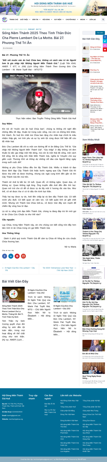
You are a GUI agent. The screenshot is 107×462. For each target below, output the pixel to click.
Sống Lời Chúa (95, 47)
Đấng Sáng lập (7, 29)
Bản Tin (35, 19)
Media (82, 19)
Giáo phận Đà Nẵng (67, 411)
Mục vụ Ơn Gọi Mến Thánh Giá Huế (50, 412)
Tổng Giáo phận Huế (68, 407)
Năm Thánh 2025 (20, 29)
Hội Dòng (46, 19)
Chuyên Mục (71, 19)
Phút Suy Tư (94, 70)
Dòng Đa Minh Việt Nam (69, 421)
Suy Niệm (57, 19)
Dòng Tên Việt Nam (67, 414)
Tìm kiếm (100, 33)
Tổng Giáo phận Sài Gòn (92, 407)
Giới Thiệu (24, 19)
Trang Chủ (13, 19)
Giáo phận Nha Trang (90, 411)
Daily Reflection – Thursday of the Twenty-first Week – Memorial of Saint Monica (97, 102)
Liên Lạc (92, 19)
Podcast (31, 29)
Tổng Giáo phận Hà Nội (91, 401)
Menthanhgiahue (62, 459)
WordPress (82, 459)
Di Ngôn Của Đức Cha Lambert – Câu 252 (37, 291)
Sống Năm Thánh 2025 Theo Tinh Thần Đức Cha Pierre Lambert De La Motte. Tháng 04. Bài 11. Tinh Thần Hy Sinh (13, 311)
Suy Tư (38, 29)
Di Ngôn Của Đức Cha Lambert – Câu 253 (63, 307)
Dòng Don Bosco (89, 421)
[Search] (103, 19)
